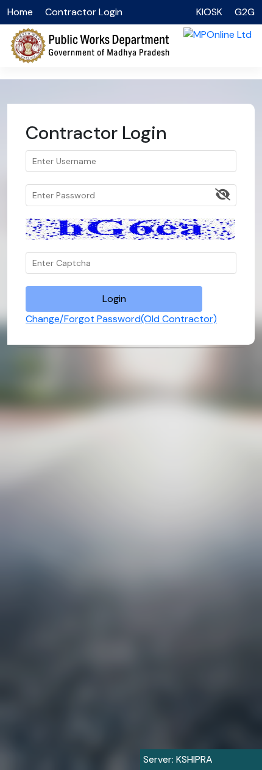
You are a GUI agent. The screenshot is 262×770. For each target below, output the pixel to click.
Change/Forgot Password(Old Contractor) (121, 318)
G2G (245, 11)
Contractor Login (83, 11)
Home (20, 11)
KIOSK (209, 11)
